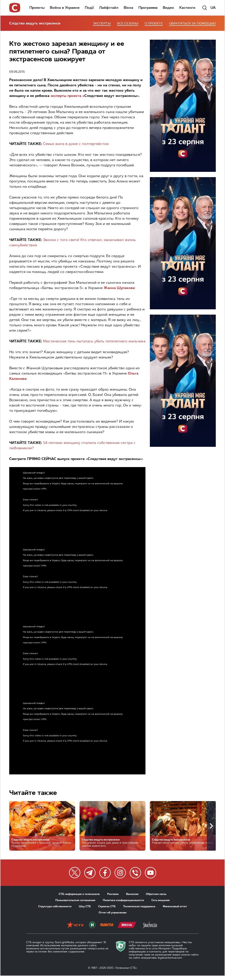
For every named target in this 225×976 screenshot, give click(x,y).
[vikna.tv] (127, 925)
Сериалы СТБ (107, 906)
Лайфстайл (108, 8)
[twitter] (74, 872)
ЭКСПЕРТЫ (102, 23)
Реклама (113, 894)
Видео (168, 8)
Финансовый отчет (175, 906)
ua (213, 8)
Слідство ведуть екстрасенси (34, 23)
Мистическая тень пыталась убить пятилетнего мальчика (94, 341)
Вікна (128, 8)
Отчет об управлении (112, 912)
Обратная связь (156, 894)
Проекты (37, 8)
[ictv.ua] (75, 925)
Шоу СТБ (85, 906)
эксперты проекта (66, 96)
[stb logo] (15, 8)
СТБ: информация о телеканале (79, 894)
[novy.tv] (92, 925)
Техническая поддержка (139, 906)
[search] (204, 8)
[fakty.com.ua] (106, 925)
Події (89, 8)
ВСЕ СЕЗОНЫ (127, 23)
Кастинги (187, 8)
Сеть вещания (160, 900)
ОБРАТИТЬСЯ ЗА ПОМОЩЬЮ (192, 23)
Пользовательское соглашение (75, 900)
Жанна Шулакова (119, 288)
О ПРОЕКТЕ (154, 23)
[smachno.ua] (150, 925)
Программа (148, 8)
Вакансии (132, 894)
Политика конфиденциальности (123, 900)
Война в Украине (65, 8)
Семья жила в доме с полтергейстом (76, 144)
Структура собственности (54, 906)
